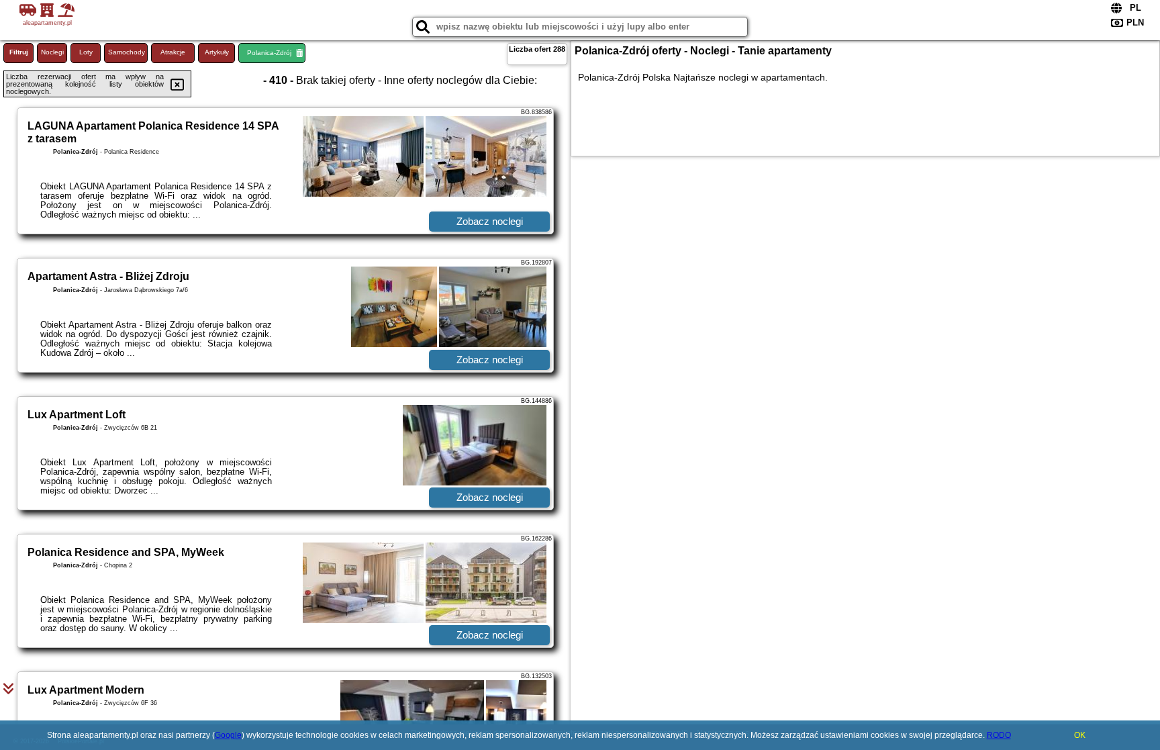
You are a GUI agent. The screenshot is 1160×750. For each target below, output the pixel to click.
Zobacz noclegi (489, 221)
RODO (999, 735)
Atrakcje (172, 52)
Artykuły (217, 52)
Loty (86, 52)
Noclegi (52, 52)
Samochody (126, 52)
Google (228, 735)
